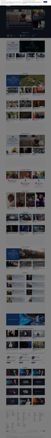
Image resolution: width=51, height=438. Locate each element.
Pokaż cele (45, 3)
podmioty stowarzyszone (10, 1)
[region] (25, 3)
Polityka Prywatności (2, 4)
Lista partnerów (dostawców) (25, 3)
